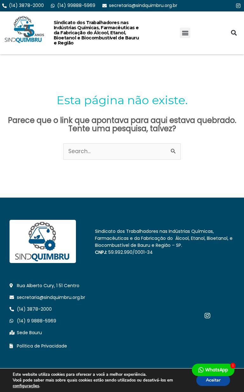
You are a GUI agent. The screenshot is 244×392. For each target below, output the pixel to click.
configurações (26, 386)
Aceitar (213, 380)
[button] (185, 33)
